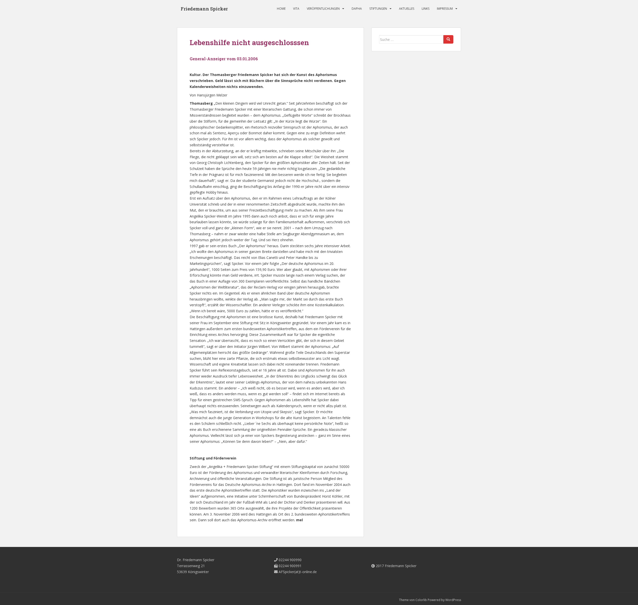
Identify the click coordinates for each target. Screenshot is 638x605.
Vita (296, 8)
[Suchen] (448, 39)
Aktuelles (406, 8)
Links (425, 8)
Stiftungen (378, 8)
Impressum (445, 8)
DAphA (357, 8)
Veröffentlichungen (323, 8)
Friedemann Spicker (204, 9)
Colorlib (421, 600)
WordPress (453, 600)
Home (281, 8)
